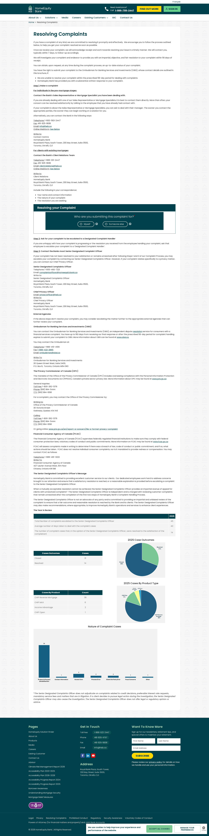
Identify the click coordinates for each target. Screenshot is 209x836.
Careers (76, 17)
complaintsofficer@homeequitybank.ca (58, 272)
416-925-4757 (100, 737)
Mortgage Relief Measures (41, 797)
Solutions (50, 17)
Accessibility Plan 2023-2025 (42, 771)
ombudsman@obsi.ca (49, 352)
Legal (31, 818)
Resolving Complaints (56, 818)
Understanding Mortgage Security (44, 792)
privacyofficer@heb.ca (50, 294)
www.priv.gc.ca (159, 378)
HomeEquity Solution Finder (41, 732)
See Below (55, 129)
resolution (137, 331)
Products (33, 740)
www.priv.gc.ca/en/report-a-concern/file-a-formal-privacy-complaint (83, 429)
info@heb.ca (100, 747)
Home (31, 22)
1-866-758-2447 (124, 10)
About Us (34, 17)
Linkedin (88, 755)
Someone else (116, 224)
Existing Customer (37, 753)
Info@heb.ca (45, 126)
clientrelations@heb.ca (50, 166)
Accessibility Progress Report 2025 (44, 784)
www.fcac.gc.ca (160, 441)
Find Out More (149, 9)
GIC (114, 17)
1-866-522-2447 (101, 732)
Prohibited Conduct (78, 818)
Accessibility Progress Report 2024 (44, 779)
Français (176, 1)
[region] (146, 829)
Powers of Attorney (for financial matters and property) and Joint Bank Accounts (67, 822)
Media (65, 17)
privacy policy (155, 762)
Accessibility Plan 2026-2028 (42, 775)
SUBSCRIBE (142, 755)
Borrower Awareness (38, 788)
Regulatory (96, 818)
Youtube (93, 755)
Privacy (39, 818)
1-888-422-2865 (45, 349)
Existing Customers (95, 17)
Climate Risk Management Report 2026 (47, 766)
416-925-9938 (100, 742)
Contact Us (126, 17)
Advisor (32, 762)
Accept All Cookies (159, 829)
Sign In (173, 9)
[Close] (203, 827)
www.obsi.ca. (123, 337)
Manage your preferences (187, 828)
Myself (87, 224)
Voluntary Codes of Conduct (139, 818)
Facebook (83, 755)
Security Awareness (113, 818)
